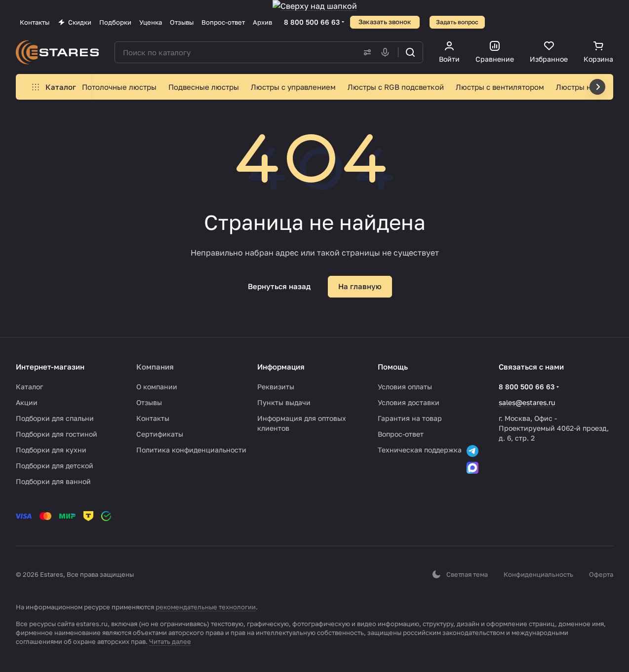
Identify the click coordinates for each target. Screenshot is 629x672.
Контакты (152, 418)
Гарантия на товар (410, 418)
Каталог (29, 386)
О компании (156, 386)
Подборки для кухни (51, 450)
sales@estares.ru (527, 402)
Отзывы (149, 402)
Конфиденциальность (538, 574)
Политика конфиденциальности (191, 450)
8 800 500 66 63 (312, 22)
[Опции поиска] (365, 52)
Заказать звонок (384, 22)
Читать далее (170, 641)
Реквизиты (275, 386)
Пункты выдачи (284, 402)
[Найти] (410, 52)
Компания (155, 366)
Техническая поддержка (420, 450)
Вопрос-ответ (401, 434)
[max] (472, 468)
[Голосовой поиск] (387, 52)
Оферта (601, 574)
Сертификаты (159, 434)
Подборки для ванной (53, 481)
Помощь (393, 366)
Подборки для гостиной (56, 434)
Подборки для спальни (55, 418)
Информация (281, 366)
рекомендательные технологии (206, 607)
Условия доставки (408, 402)
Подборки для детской (54, 465)
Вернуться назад (279, 286)
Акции (27, 402)
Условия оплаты (405, 386)
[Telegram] (472, 451)
